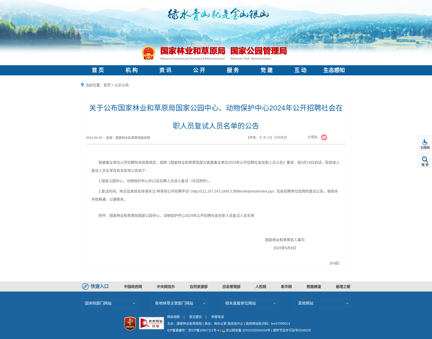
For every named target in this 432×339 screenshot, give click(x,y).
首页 (107, 85)
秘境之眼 (343, 287)
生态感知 (334, 70)
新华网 (286, 287)
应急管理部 (232, 287)
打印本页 (280, 137)
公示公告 (122, 85)
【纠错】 (334, 263)
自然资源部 (199, 287)
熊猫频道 (314, 287)
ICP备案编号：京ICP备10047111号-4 (193, 330)
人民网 (260, 287)
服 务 (233, 70)
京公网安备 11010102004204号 (248, 330)
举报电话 (217, 317)
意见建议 (195, 317)
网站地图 (173, 317)
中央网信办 (166, 287)
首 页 (98, 70)
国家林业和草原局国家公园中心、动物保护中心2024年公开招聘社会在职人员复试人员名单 (181, 216)
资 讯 (165, 70)
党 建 (267, 70)
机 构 (132, 70)
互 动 (300, 70)
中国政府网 (133, 287)
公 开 (199, 70)
